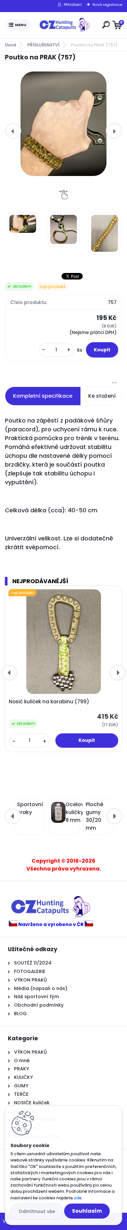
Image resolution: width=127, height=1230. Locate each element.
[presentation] (13, 131)
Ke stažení (102, 396)
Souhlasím (87, 1211)
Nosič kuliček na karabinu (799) (49, 701)
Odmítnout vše (37, 1211)
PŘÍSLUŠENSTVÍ (43, 45)
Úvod (10, 45)
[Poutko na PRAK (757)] (63, 124)
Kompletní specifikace (42, 396)
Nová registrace (107, 4)
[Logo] (65, 25)
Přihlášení (73, 4)
